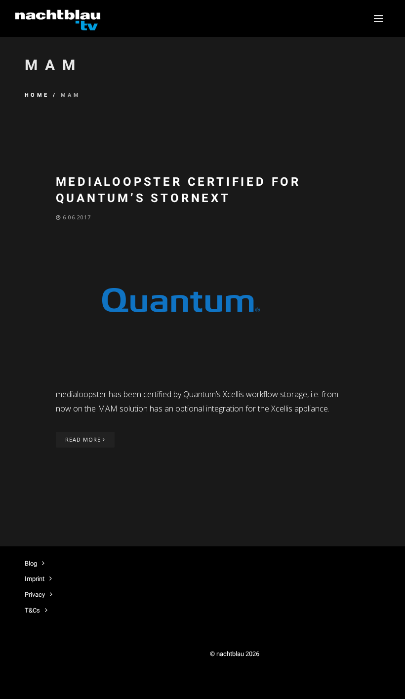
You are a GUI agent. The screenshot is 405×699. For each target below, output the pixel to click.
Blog (31, 563)
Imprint (34, 578)
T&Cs (32, 610)
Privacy (35, 594)
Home (37, 95)
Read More (84, 439)
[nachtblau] (57, 18)
